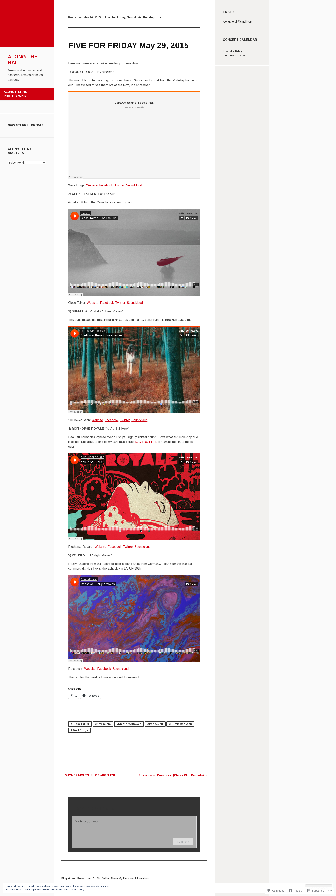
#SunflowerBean (180, 723)
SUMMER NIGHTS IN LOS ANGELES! (88, 775)
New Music (134, 17)
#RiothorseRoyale (128, 723)
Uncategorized (153, 17)
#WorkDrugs (79, 730)
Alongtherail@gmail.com (237, 21)
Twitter (120, 185)
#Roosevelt (155, 723)
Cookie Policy (77, 889)
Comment (183, 841)
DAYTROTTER (146, 441)
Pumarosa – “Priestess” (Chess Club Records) (173, 775)
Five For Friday (115, 17)
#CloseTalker (80, 723)
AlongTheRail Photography (15, 94)
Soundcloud (134, 185)
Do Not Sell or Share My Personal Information (121, 878)
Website (92, 185)
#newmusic (103, 723)
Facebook (106, 185)
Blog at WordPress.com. (76, 878)
